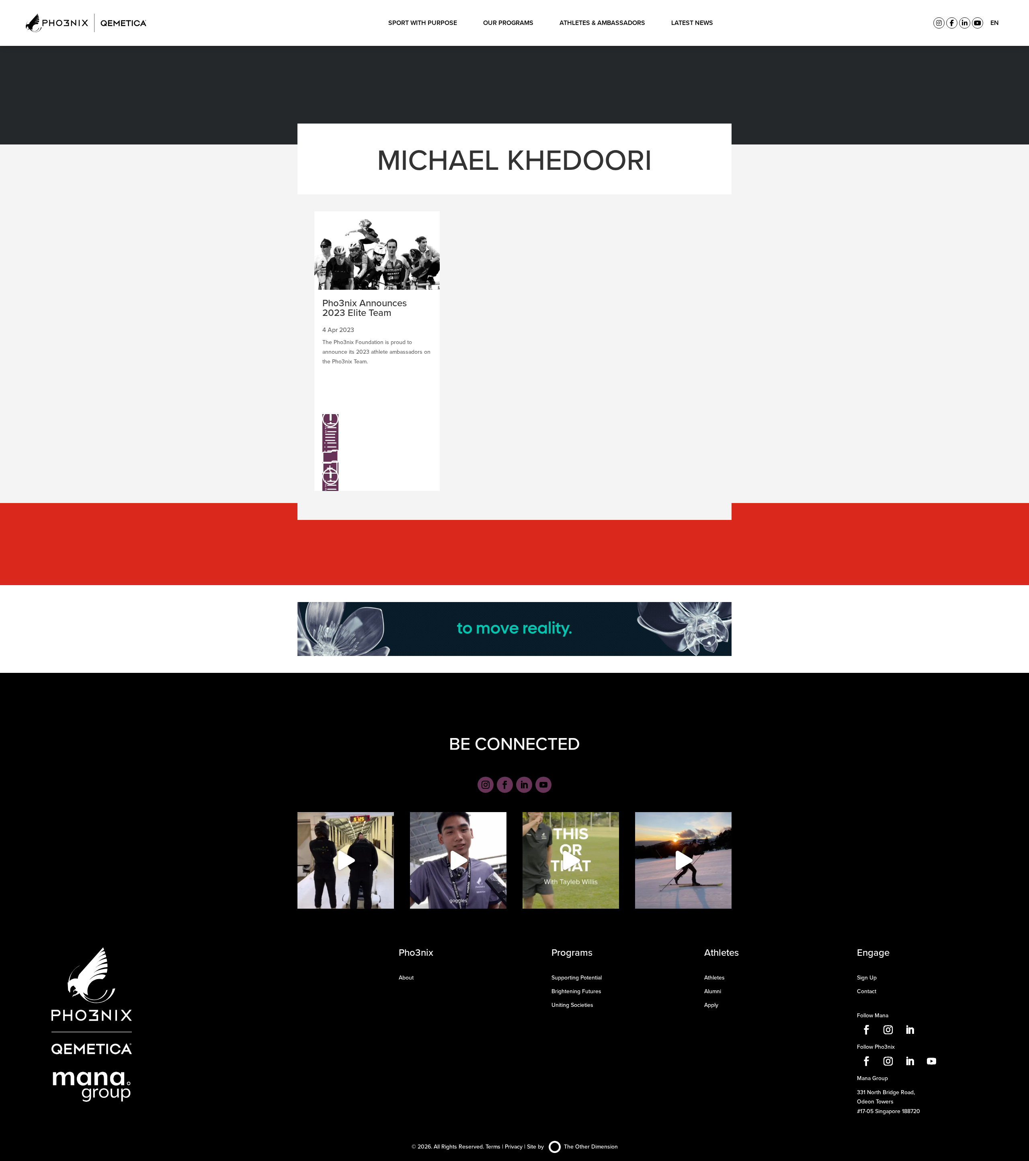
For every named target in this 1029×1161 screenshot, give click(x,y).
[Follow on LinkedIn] (524, 785)
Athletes (714, 977)
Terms (493, 1146)
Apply (711, 1005)
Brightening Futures (576, 991)
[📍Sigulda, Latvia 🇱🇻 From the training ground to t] (345, 860)
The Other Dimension (591, 1146)
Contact (866, 991)
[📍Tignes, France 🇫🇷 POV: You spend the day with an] (683, 860)
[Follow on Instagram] (486, 785)
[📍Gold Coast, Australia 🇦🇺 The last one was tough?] (571, 860)
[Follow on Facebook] (505, 785)
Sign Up (867, 977)
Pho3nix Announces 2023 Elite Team (364, 307)
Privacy (514, 1146)
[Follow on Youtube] (543, 785)
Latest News (692, 22)
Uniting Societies (572, 1005)
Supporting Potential (576, 977)
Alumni (712, 991)
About (406, 977)
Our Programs (508, 22)
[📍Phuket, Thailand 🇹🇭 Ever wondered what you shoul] (458, 860)
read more (330, 452)
